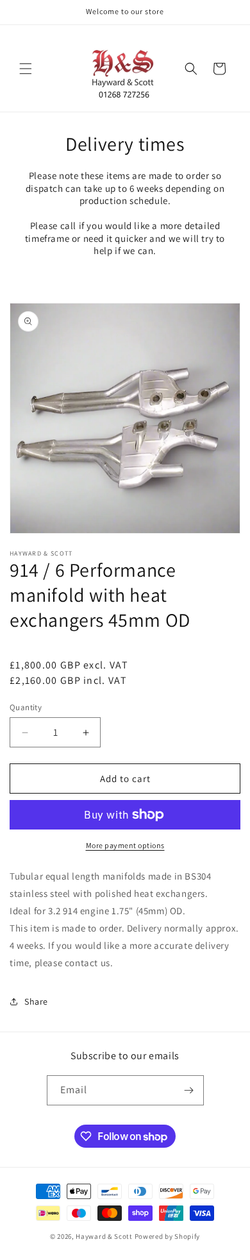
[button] (26, 69)
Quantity (26, 707)
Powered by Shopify (168, 1236)
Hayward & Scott (104, 1236)
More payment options (125, 845)
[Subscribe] (189, 1090)
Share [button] (36, 1001)
